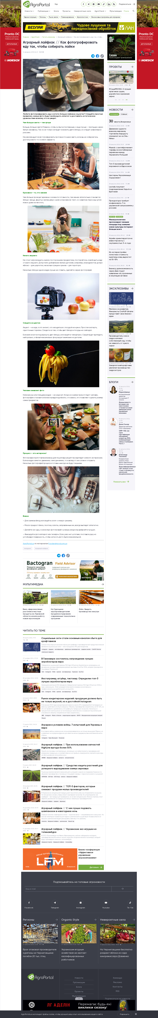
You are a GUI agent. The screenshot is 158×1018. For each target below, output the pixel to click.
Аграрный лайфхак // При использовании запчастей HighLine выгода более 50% (70, 746)
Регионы (43, 17)
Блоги (56, 11)
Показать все (119, 482)
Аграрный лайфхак (41, 548)
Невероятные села (82, 11)
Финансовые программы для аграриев (105, 17)
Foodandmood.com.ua (57, 543)
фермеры (62, 801)
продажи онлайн (86, 649)
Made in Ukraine (56, 715)
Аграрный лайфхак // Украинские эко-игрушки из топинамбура (68, 830)
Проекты (66, 11)
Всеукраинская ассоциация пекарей (92, 715)
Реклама (117, 982)
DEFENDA (44, 776)
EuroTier (81, 671)
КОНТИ (78, 715)
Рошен (44, 718)
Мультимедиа (116, 11)
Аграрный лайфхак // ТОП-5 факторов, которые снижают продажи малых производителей (68, 788)
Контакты (117, 987)
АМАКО (44, 757)
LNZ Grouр (57, 776)
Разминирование (67, 17)
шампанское (63, 821)
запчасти (61, 757)
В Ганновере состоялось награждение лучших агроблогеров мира (67, 660)
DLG (43, 671)
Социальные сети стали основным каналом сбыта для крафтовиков (71, 640)
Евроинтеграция (30, 17)
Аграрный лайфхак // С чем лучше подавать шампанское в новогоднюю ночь (66, 810)
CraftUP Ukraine (96, 649)
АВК (43, 715)
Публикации (79, 982)
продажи (51, 649)
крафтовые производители (72, 649)
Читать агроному (48, 37)
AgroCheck (35, 37)
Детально (94, 867)
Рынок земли (53, 17)
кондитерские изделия (69, 715)
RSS (117, 991)
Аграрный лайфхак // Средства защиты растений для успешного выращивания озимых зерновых (71, 767)
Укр (56, 4)
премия (59, 671)
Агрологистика (82, 17)
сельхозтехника (69, 757)
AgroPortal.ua (28, 543)
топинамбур (68, 842)
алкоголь (44, 821)
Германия (75, 671)
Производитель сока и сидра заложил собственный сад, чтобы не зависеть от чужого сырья (120, 341)
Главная (26, 37)
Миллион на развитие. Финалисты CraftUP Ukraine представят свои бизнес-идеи (121, 312)
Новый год (71, 821)
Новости (79, 978)
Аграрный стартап (47, 842)
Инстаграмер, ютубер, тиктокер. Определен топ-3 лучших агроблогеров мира (69, 680)
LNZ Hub (50, 776)
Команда (117, 978)
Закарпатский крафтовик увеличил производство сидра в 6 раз (120, 367)
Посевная (61, 738)
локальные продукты (48, 652)
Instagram (27, 548)
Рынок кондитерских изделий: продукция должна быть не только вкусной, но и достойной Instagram (71, 700)
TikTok (53, 671)
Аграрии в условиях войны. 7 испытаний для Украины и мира (71, 726)
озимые (63, 776)
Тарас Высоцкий (53, 738)
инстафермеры (59, 649)
